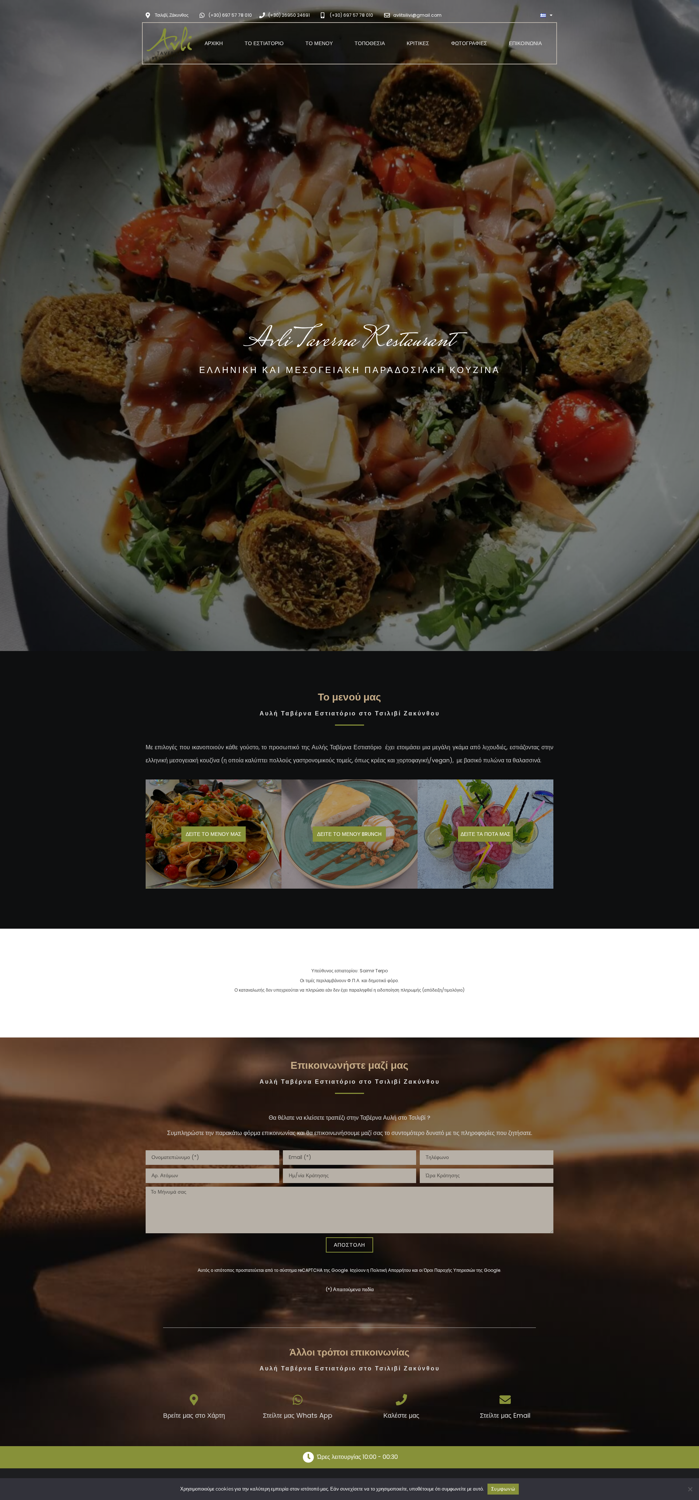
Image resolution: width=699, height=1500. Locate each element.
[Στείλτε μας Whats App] (297, 1399)
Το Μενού (319, 43)
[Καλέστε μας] (401, 1399)
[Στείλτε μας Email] (505, 1399)
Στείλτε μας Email (505, 1415)
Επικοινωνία (525, 43)
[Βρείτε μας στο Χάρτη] (194, 1399)
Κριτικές (418, 43)
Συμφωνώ (503, 1489)
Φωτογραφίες (469, 43)
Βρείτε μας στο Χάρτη (194, 1415)
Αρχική (214, 43)
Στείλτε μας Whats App (297, 1415)
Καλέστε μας (401, 1415)
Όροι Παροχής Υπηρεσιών (449, 1270)
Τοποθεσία (370, 43)
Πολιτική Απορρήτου (390, 1270)
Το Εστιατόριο (264, 43)
